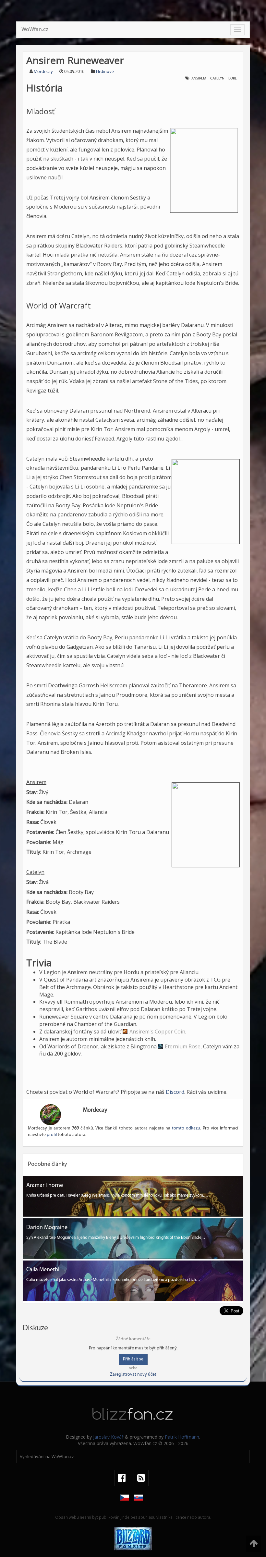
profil (52, 1134)
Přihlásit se (133, 1359)
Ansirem (198, 78)
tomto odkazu (186, 1128)
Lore (232, 78)
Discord (175, 1091)
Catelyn (217, 78)
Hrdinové (105, 71)
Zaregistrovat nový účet (133, 1374)
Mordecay (43, 71)
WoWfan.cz (34, 30)
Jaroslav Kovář (108, 1437)
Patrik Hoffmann (182, 1437)
